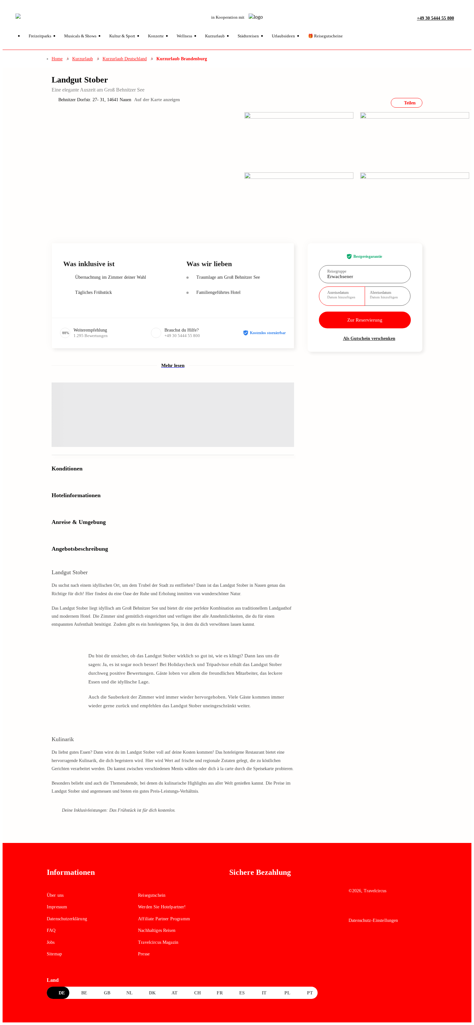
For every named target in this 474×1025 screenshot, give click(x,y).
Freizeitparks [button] (40, 36)
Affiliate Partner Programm (164, 918)
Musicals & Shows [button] (80, 36)
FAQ (51, 930)
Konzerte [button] (156, 36)
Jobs (51, 942)
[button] (461, 18)
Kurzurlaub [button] (215, 36)
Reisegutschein (151, 895)
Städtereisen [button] (248, 36)
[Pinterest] (380, 908)
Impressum (57, 906)
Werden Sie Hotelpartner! (162, 906)
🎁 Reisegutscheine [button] (325, 36)
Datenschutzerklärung (67, 918)
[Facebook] (353, 908)
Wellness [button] (184, 36)
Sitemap (54, 954)
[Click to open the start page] (388, 877)
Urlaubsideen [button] (283, 36)
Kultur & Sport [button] (122, 36)
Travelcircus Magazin (158, 942)
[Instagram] (366, 908)
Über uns (55, 895)
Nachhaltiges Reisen (156, 930)
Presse (144, 954)
